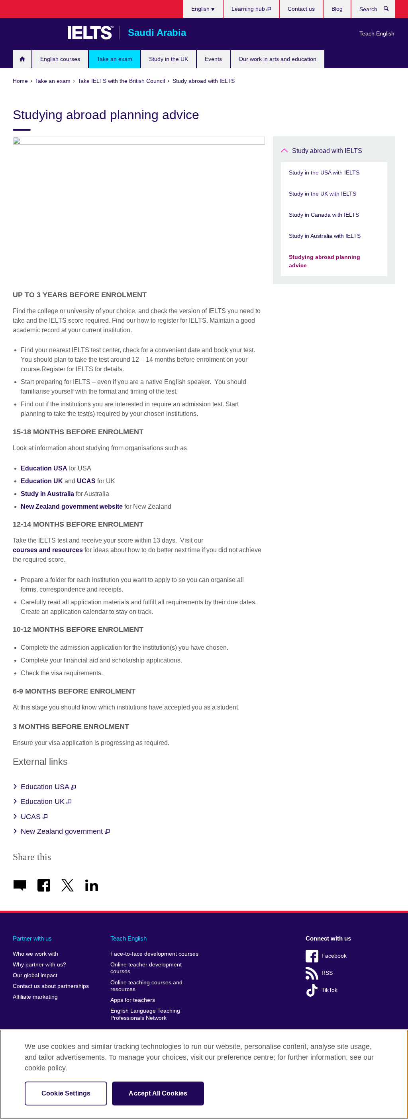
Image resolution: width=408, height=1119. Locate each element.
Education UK (44, 801)
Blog (337, 9)
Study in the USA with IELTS (324, 172)
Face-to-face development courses (154, 954)
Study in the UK (168, 59)
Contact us (301, 9)
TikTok (329, 990)
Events (213, 59)
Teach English (376, 33)
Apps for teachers (132, 1000)
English (201, 9)
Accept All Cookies (158, 1093)
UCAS (32, 817)
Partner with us (32, 938)
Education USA (46, 787)
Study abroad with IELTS (327, 150)
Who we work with (35, 954)
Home (22, 59)
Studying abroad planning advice (324, 261)
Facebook (334, 956)
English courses (60, 59)
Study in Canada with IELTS (324, 215)
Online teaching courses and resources (146, 986)
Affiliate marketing (35, 997)
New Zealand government (63, 831)
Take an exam (114, 59)
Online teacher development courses (146, 968)
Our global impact (35, 975)
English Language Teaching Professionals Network (145, 1014)
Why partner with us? (39, 965)
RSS (327, 973)
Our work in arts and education (277, 59)
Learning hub (249, 9)
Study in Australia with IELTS (325, 236)
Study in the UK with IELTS (322, 193)
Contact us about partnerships (51, 986)
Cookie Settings (65, 1093)
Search (390, 10)
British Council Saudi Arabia (36, 32)
